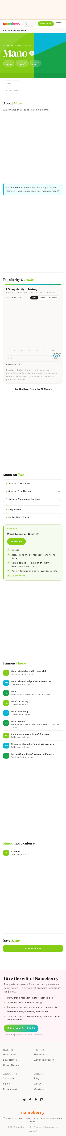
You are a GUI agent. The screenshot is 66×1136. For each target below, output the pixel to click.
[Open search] (29, 24)
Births (42, 298)
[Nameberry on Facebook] (30, 1099)
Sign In (7, 1083)
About (37, 1083)
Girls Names (10, 1054)
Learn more (18, 575)
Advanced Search (44, 1059)
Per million (53, 298)
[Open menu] (59, 24)
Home (5, 30)
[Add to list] (31, 53)
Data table (14, 364)
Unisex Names (11, 1065)
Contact (39, 1089)
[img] (33, 327)
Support (33, 1131)
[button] (33, 948)
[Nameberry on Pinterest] (35, 1099)
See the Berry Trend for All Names (33, 389)
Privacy (37, 1127)
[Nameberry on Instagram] (41, 1099)
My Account (10, 1089)
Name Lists (40, 1054)
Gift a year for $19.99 (21, 1028)
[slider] (54, 355)
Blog (36, 1078)
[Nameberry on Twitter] (24, 1099)
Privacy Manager (51, 1127)
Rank (34, 298)
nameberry (33, 1112)
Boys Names (10, 1059)
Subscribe (45, 23)
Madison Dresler (14, 45)
